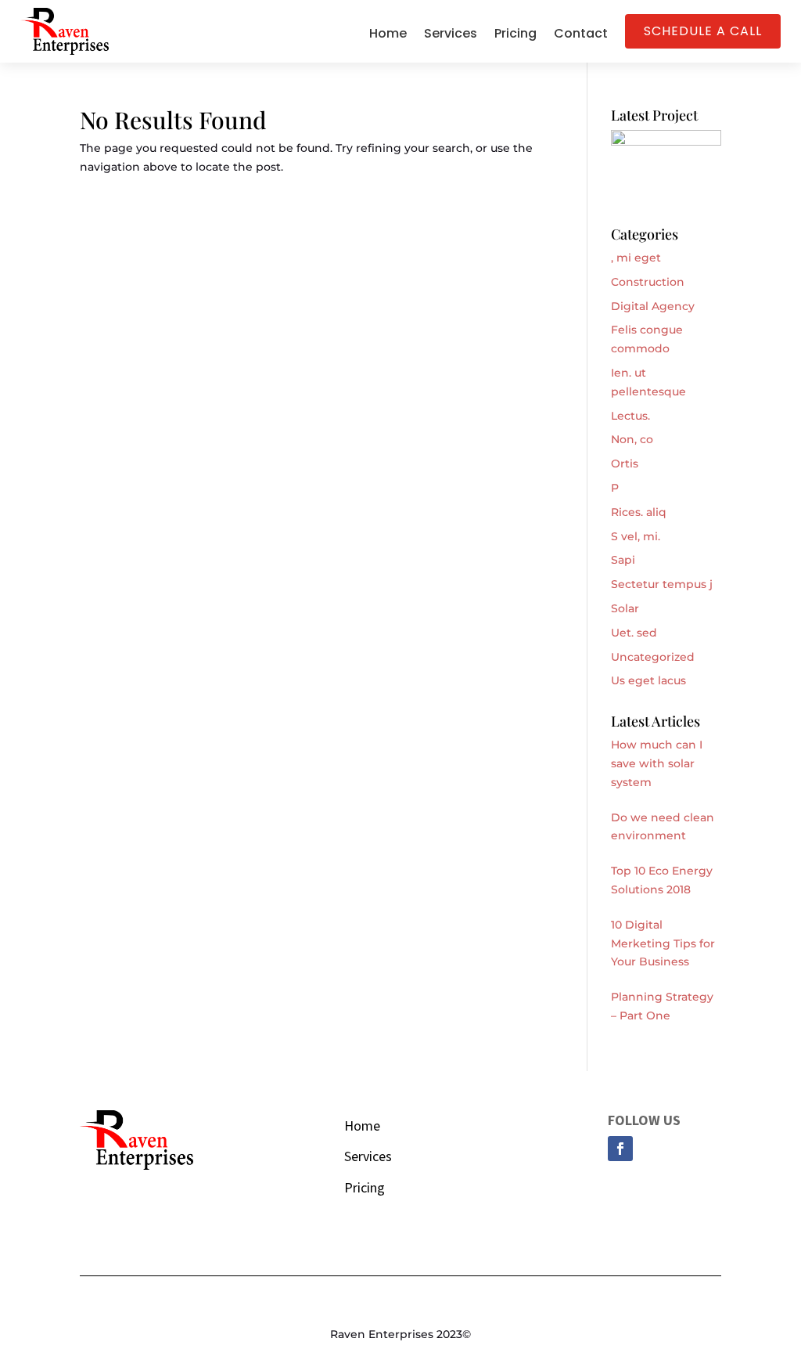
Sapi (623, 560)
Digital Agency (653, 306)
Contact (581, 35)
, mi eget (636, 258)
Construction (647, 282)
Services (450, 35)
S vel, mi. (635, 536)
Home (388, 35)
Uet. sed (634, 633)
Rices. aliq (638, 512)
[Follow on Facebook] (620, 1148)
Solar (625, 608)
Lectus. (630, 416)
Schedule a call (703, 31)
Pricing (515, 35)
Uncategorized (653, 657)
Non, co (632, 439)
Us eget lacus (648, 680)
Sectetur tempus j (662, 584)
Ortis (624, 463)
